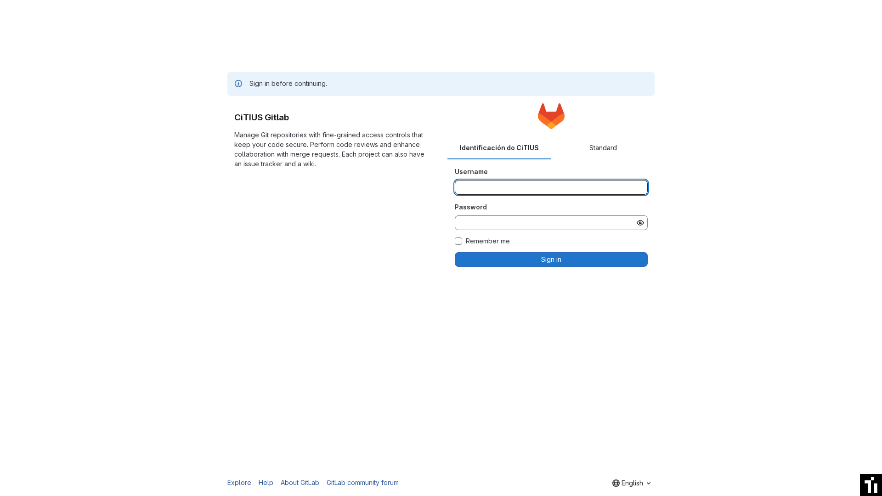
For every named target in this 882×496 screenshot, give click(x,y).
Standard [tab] (603, 148)
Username (471, 171)
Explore (239, 482)
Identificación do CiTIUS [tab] (499, 148)
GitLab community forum (363, 482)
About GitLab (300, 482)
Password (471, 207)
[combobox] (631, 483)
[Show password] (640, 222)
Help (266, 482)
